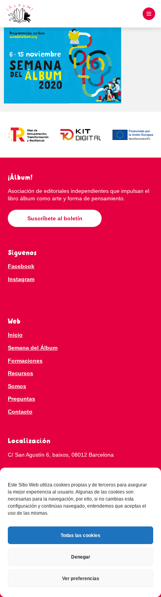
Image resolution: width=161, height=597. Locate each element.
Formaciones (25, 360)
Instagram (21, 279)
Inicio (15, 335)
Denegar (80, 557)
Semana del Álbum (32, 348)
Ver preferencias (80, 578)
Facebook (21, 266)
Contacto (20, 411)
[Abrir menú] (149, 13)
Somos (17, 386)
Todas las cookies (80, 535)
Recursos (20, 373)
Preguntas (21, 399)
